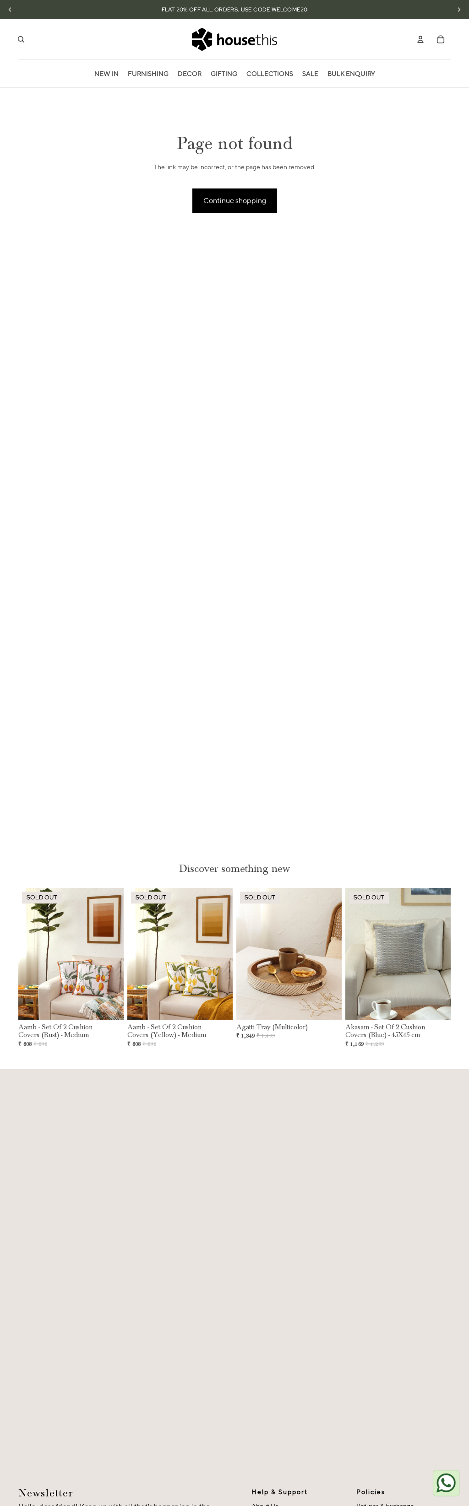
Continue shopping (234, 200)
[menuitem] (106, 74)
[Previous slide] (25, 954)
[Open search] (21, 39)
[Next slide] (116, 954)
